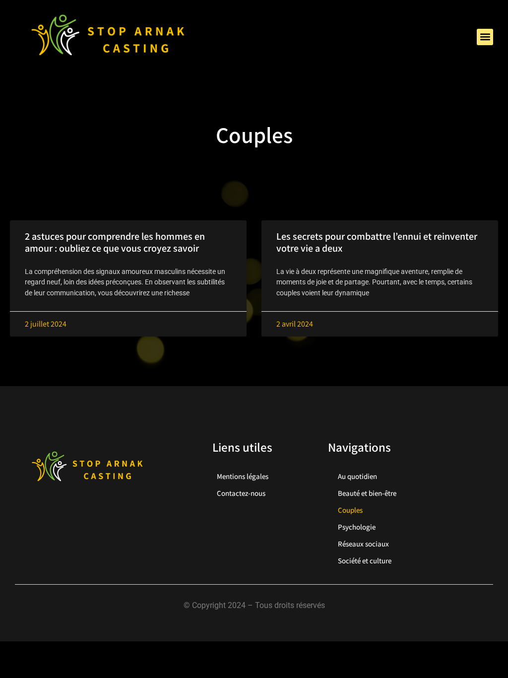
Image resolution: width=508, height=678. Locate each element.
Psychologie (357, 527)
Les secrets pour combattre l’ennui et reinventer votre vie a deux (376, 242)
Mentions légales (242, 476)
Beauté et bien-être (367, 493)
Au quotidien (357, 476)
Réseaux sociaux (363, 543)
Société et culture (364, 560)
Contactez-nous (241, 493)
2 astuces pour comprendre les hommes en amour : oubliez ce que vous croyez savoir (115, 242)
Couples (350, 510)
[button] (485, 37)
